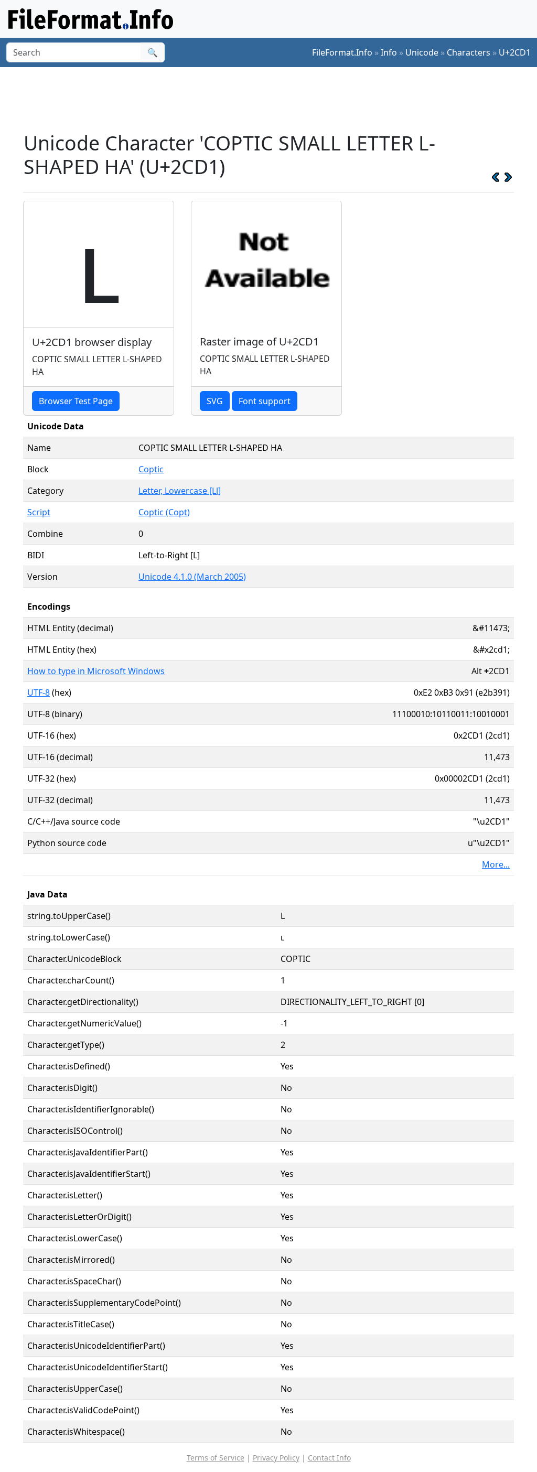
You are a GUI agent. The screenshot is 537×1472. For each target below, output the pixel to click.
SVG (215, 401)
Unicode (421, 52)
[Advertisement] (275, 99)
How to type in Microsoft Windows (96, 671)
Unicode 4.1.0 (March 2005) (192, 576)
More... (496, 864)
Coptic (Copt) (164, 512)
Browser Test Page (76, 401)
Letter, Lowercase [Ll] (179, 490)
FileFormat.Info (342, 52)
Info (389, 52)
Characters (468, 52)
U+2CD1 (515, 52)
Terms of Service (215, 1458)
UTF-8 (38, 692)
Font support (265, 401)
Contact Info (329, 1458)
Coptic (151, 469)
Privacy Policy (276, 1458)
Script (38, 512)
